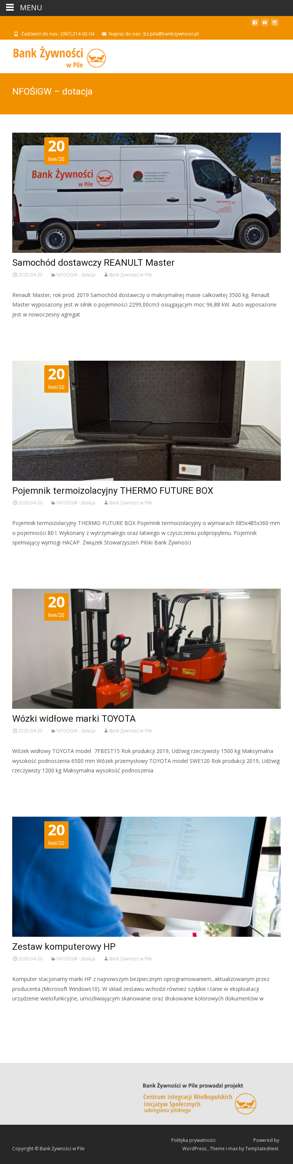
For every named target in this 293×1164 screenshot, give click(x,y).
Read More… (29, 328)
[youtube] (265, 25)
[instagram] (275, 25)
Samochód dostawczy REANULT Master (93, 262)
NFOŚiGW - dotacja (75, 274)
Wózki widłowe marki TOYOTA (74, 718)
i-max (232, 1148)
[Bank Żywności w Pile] (53, 55)
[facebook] (255, 25)
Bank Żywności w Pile (130, 274)
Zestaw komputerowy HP (64, 946)
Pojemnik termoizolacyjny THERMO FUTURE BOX (112, 490)
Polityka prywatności (194, 1140)
